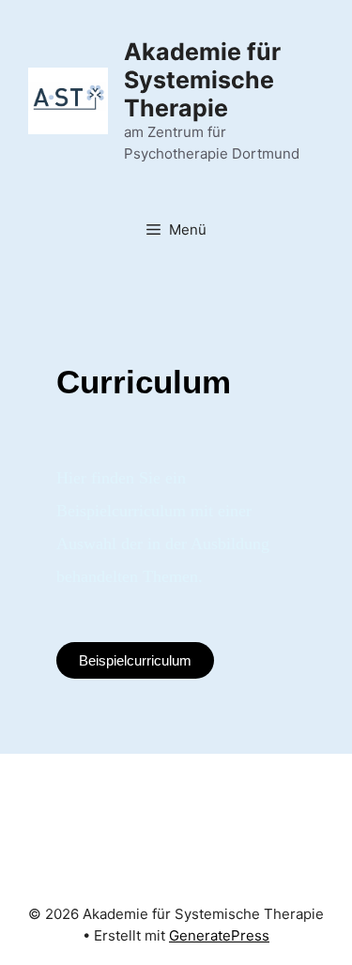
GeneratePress (219, 935)
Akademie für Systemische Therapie (202, 80)
